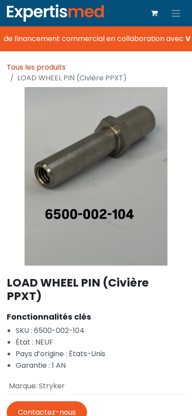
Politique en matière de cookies (49, 376)
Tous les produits (36, 67)
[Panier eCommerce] (154, 13)
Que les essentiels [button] (96, 402)
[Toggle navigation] (176, 13)
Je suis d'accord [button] (156, 402)
